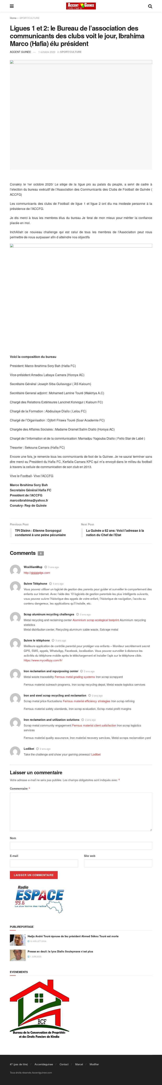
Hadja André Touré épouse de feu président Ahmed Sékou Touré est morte (73, 936)
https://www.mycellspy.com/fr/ (43, 660)
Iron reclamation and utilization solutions (51, 720)
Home (13, 18)
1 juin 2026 (35, 956)
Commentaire (20, 788)
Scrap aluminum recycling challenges (49, 614)
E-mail (14, 856)
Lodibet (29, 749)
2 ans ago (89, 671)
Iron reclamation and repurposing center (51, 671)
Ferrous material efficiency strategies (86, 701)
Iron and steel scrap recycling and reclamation (55, 695)
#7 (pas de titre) (19, 1064)
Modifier (94, 1064)
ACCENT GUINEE (20, 52)
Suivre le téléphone (37, 640)
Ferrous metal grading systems (75, 677)
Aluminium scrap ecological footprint (96, 620)
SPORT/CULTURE (30, 18)
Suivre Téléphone (35, 583)
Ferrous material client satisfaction (94, 725)
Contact (64, 1064)
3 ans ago (53, 567)
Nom (13, 838)
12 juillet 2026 (37, 941)
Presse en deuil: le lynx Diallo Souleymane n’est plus (60, 951)
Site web (89, 856)
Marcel (79, 1064)
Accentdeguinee (44, 1064)
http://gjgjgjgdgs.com (37, 572)
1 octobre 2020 (46, 52)
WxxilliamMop (33, 567)
